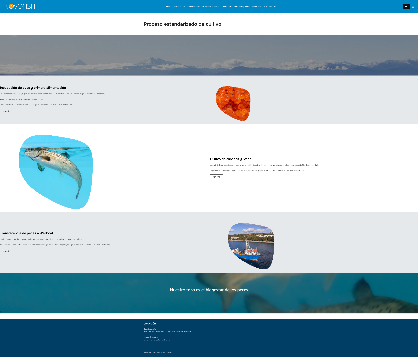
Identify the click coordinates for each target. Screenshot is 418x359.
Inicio (168, 6)
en (406, 6)
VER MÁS (6, 111)
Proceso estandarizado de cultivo (202, 6)
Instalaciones (179, 6)
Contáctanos (270, 6)
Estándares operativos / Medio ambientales (242, 6)
